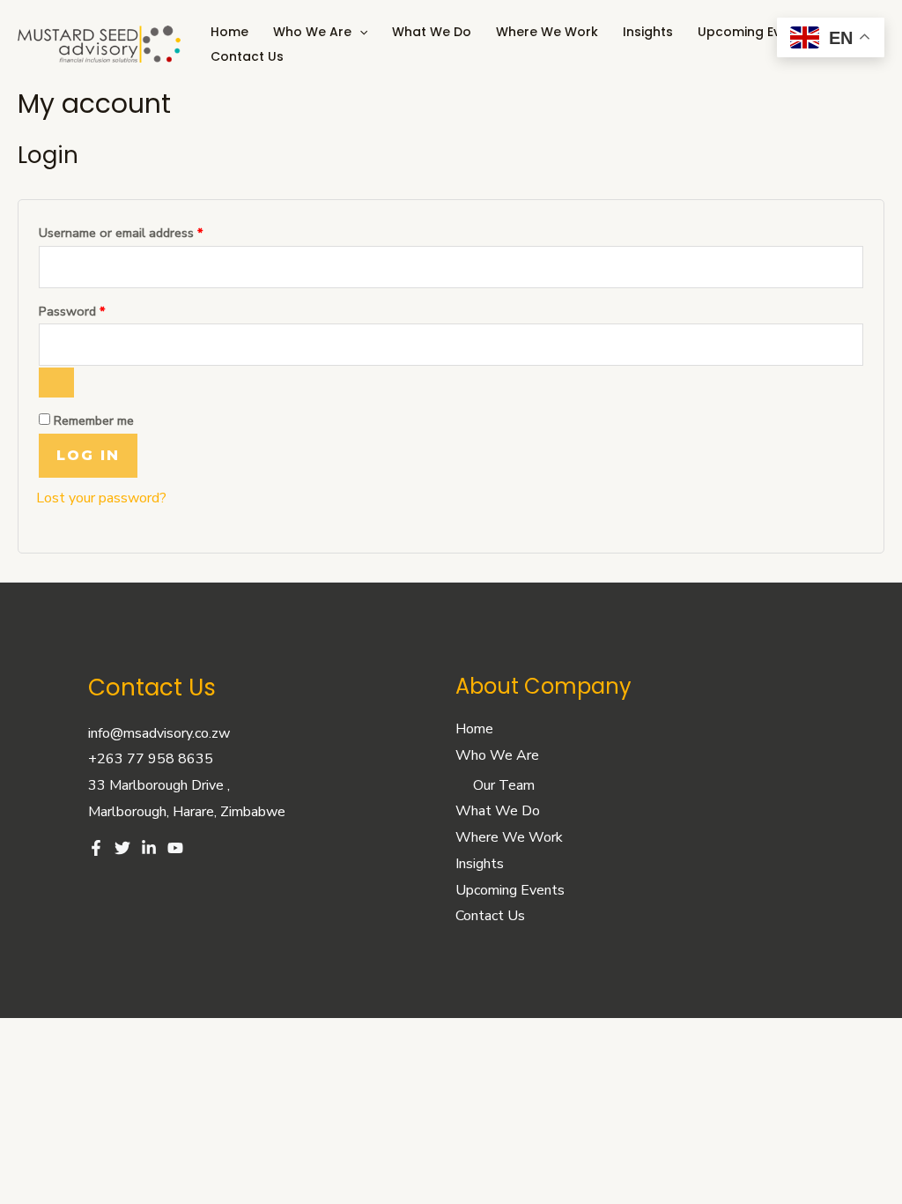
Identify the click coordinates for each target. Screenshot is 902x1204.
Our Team (504, 785)
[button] (359, 31)
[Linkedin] (149, 848)
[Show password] (56, 383)
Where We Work (547, 32)
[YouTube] (175, 848)
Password (96, 309)
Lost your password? (101, 498)
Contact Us (247, 56)
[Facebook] (96, 848)
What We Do (431, 32)
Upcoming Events (753, 32)
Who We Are (312, 32)
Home (229, 32)
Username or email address (145, 231)
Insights (648, 32)
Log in (88, 455)
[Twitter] (122, 848)
